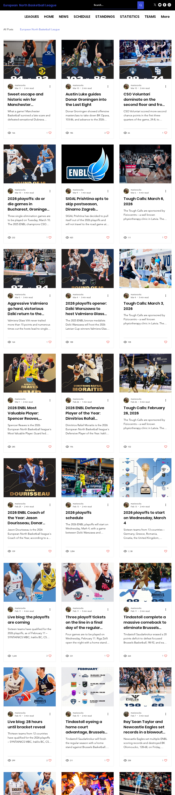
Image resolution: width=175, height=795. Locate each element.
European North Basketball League (29, 5)
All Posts (8, 29)
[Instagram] (169, 4)
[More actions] (51, 86)
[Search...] (140, 5)
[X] (155, 4)
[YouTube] (159, 4)
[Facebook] (164, 4)
